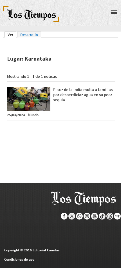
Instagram (87, 216)
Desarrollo (29, 34)
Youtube (94, 216)
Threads (109, 216)
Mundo (33, 114)
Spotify (117, 216)
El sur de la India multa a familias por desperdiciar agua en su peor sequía (83, 94)
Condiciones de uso (19, 259)
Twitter (71, 216)
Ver (12, 34)
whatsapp (79, 216)
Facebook (64, 216)
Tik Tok (102, 216)
